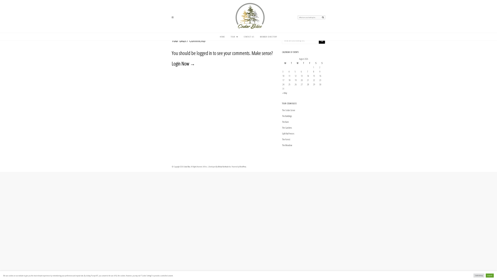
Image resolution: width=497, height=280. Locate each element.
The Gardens (287, 127)
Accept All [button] (489, 275)
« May (284, 92)
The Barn (285, 121)
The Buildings (287, 116)
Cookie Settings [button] (479, 275)
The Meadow (287, 145)
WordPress (242, 166)
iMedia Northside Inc (224, 166)
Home (222, 37)
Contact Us (249, 37)
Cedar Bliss (187, 166)
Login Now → (183, 63)
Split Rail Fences (288, 133)
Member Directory (268, 37)
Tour (233, 37)
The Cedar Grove (288, 110)
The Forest (286, 139)
